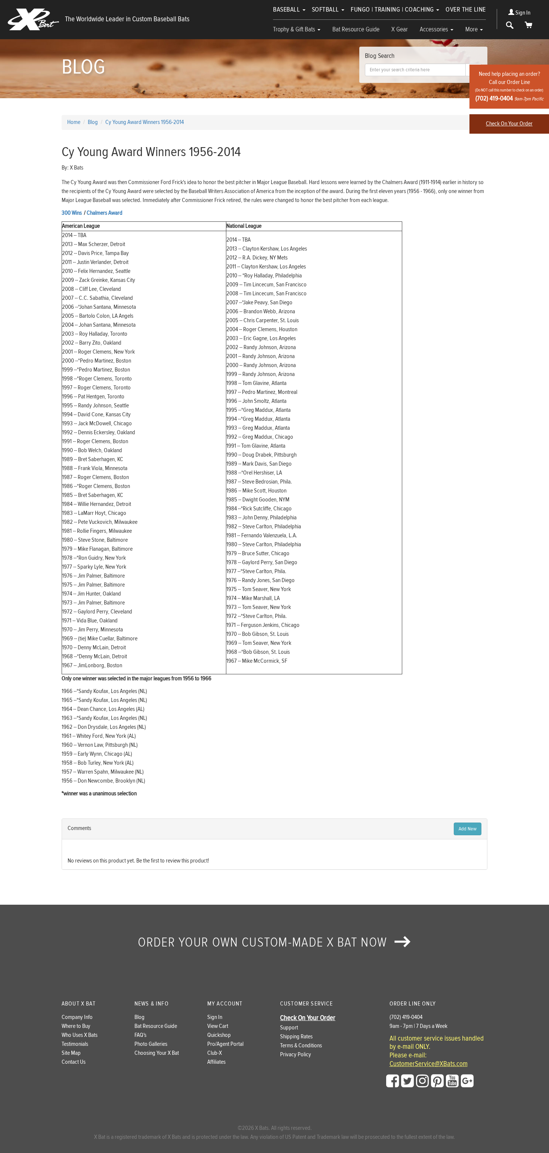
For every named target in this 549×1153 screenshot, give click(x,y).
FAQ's (140, 1035)
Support (289, 1027)
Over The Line (466, 9)
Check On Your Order (509, 123)
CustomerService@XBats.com (429, 1064)
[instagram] (422, 1081)
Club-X (214, 1053)
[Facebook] (392, 1081)
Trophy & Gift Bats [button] (295, 29)
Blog (139, 1017)
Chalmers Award (104, 213)
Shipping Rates (296, 1036)
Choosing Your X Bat (156, 1053)
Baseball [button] (287, 9)
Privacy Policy (295, 1054)
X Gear (399, 29)
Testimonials (75, 1044)
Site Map (71, 1053)
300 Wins (72, 213)
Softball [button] (326, 9)
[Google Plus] (467, 1081)
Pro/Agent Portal (225, 1044)
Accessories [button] (435, 29)
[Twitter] (407, 1081)
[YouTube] (452, 1081)
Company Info (77, 1017)
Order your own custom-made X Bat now (264, 942)
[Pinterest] (437, 1081)
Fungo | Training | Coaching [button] (393, 9)
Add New (468, 829)
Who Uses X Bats (79, 1035)
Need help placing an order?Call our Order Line (509, 86)
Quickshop (219, 1035)
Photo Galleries (150, 1044)
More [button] (472, 29)
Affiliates (216, 1062)
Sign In (522, 12)
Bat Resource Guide (355, 29)
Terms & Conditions (301, 1045)
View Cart (217, 1026)
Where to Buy (76, 1026)
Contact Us (74, 1062)
